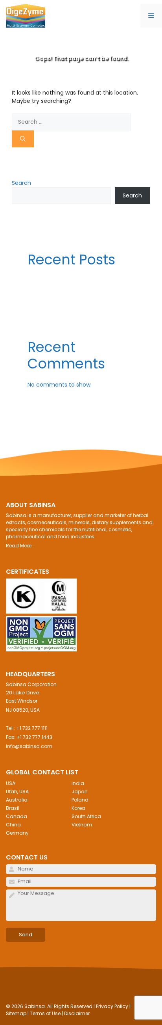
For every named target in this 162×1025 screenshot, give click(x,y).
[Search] (23, 138)
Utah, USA (17, 791)
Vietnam (82, 824)
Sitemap (16, 1013)
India (78, 783)
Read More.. (20, 545)
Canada (16, 816)
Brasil (12, 808)
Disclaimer (77, 1013)
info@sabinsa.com (29, 746)
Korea (78, 808)
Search (21, 183)
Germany (17, 833)
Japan (80, 791)
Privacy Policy (112, 1006)
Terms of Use (45, 1013)
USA (10, 783)
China (13, 824)
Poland (80, 799)
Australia (17, 799)
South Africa (86, 816)
